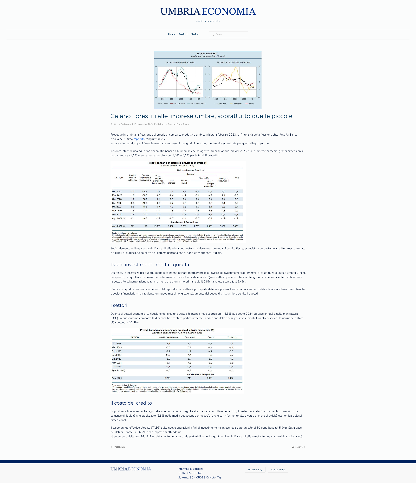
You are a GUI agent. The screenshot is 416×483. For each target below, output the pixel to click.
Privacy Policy (255, 469)
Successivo (297, 446)
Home (171, 34)
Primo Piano (182, 124)
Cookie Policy (278, 469)
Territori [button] (183, 34)
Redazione (126, 124)
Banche (171, 124)
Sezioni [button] (195, 34)
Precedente (119, 446)
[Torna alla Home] (208, 11)
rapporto (139, 139)
